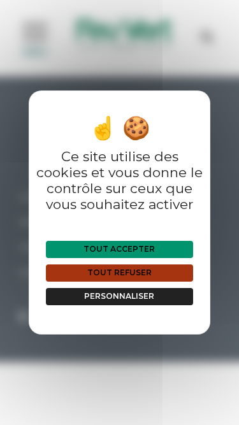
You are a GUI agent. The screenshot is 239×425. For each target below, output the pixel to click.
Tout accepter (119, 249)
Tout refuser (119, 272)
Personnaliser (119, 296)
